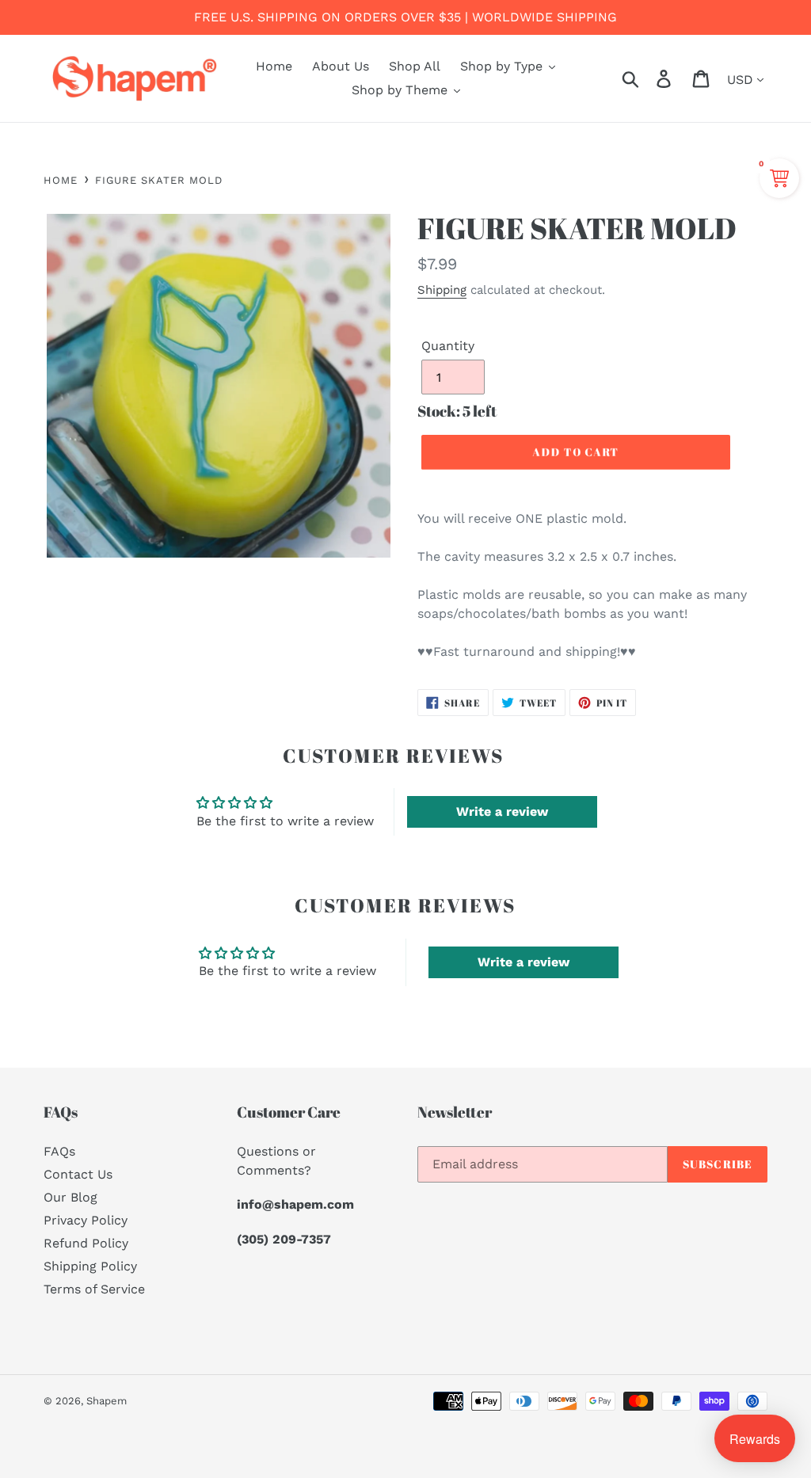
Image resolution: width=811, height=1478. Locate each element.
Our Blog (70, 1197)
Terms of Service (94, 1289)
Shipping (441, 290)
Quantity (447, 345)
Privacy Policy (86, 1220)
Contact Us (78, 1174)
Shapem (106, 1401)
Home (61, 180)
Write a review (502, 811)
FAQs (59, 1151)
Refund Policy (86, 1243)
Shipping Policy (90, 1266)
